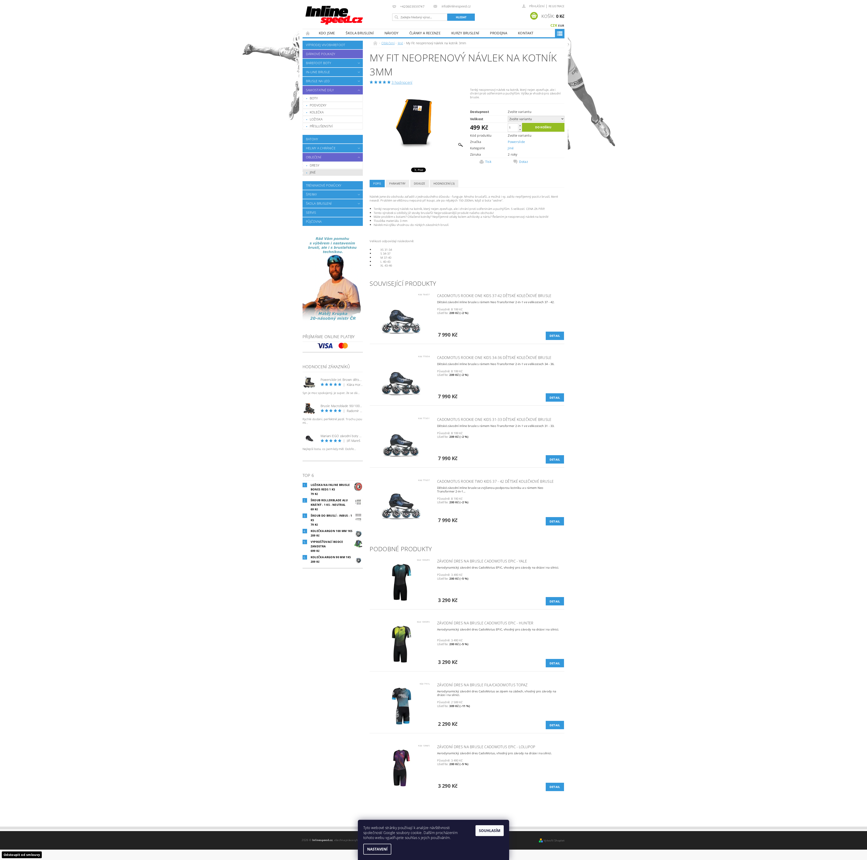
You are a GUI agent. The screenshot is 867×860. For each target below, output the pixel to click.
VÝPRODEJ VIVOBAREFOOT (325, 45)
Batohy (312, 139)
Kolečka (317, 112)
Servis (311, 212)
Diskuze (419, 183)
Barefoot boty (318, 63)
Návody (392, 33)
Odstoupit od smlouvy (22, 855)
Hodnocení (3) (444, 183)
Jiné (313, 172)
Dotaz (523, 162)
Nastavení (377, 849)
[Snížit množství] (520, 129)
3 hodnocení (402, 82)
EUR (561, 25)
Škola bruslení (359, 33)
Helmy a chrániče (321, 148)
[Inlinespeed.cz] (336, 13)
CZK (553, 25)
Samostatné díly (320, 90)
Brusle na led (318, 81)
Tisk (488, 162)
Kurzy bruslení (465, 33)
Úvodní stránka (308, 33)
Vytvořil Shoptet (554, 840)
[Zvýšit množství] (520, 125)
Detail (555, 336)
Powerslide (516, 142)
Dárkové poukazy (320, 54)
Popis (377, 183)
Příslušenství (321, 126)
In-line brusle (318, 72)
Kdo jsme (327, 33)
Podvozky (318, 105)
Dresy (314, 165)
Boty (314, 98)
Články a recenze (424, 33)
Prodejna (498, 33)
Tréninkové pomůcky (323, 185)
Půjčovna (314, 221)
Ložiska (316, 119)
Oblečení (314, 157)
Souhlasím (489, 830)
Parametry (397, 183)
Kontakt (525, 33)
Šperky (311, 194)
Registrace (556, 6)
